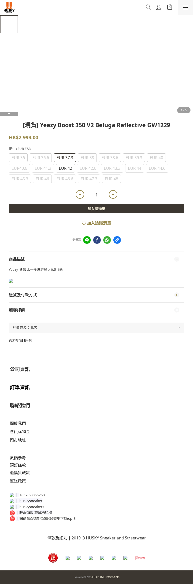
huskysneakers (31, 506)
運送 (14, 481)
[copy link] (117, 240)
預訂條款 (18, 465)
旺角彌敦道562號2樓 (35, 512)
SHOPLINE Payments (105, 577)
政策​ (22, 481)
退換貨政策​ (20, 472)
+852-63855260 (32, 495)
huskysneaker (30, 500)
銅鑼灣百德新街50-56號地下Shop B (47, 518)
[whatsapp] (107, 240)
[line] (87, 240)
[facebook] (97, 240)
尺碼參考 (18, 458)
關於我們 (18, 423)
